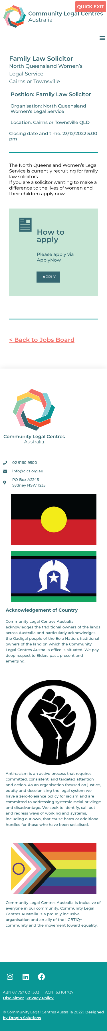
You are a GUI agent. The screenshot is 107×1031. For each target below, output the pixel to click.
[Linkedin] (26, 977)
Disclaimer (13, 998)
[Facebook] (41, 977)
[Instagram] (10, 977)
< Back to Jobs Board (41, 339)
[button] (102, 37)
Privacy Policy (40, 998)
